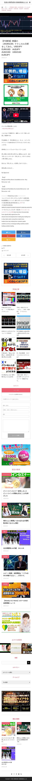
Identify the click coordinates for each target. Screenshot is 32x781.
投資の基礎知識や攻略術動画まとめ (16, 2)
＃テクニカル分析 (8, 212)
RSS (21, 774)
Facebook (14, 774)
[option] (5, 648)
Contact (18, 774)
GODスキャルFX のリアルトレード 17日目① (8, 332)
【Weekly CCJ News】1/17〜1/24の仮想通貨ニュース (15, 602)
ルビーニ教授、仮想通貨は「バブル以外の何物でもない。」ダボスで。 (15, 574)
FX (5, 7)
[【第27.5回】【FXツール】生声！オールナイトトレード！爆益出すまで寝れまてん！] (23, 366)
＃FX (21, 202)
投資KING (9, 245)
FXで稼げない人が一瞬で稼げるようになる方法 (8, 375)
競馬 (4, 504)
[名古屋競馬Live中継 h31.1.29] (8, 753)
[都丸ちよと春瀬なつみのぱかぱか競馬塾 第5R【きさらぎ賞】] (23, 729)
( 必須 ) (6, 405)
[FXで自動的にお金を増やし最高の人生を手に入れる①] (23, 323)
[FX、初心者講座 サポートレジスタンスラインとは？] (23, 344)
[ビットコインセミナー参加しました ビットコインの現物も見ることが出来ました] (8, 729)
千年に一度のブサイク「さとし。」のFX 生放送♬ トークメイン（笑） (23, 310)
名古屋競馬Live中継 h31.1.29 (13, 548)
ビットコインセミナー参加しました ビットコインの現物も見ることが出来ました (15, 493)
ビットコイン (6, 474)
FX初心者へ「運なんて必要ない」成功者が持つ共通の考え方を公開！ (8, 355)
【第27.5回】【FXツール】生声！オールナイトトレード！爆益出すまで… (23, 377)
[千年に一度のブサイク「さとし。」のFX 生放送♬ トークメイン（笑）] (23, 299)
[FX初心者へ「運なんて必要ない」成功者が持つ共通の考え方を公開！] (8, 344)
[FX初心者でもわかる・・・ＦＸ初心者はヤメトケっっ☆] (8, 299)
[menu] (29, 2)
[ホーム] (2, 7)
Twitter (11, 774)
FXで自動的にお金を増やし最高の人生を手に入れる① (23, 333)
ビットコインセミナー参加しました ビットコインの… (8, 739)
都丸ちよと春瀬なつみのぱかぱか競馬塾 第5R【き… (23, 739)
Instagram (16, 774)
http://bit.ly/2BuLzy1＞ (8, 128)
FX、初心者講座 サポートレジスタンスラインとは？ (23, 355)
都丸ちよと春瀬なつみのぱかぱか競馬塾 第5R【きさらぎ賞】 (15, 522)
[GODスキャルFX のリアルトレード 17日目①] (8, 323)
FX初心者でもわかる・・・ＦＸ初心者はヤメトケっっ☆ (8, 309)
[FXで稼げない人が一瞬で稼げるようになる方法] (8, 366)
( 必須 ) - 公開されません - (10, 409)
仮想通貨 (5, 556)
